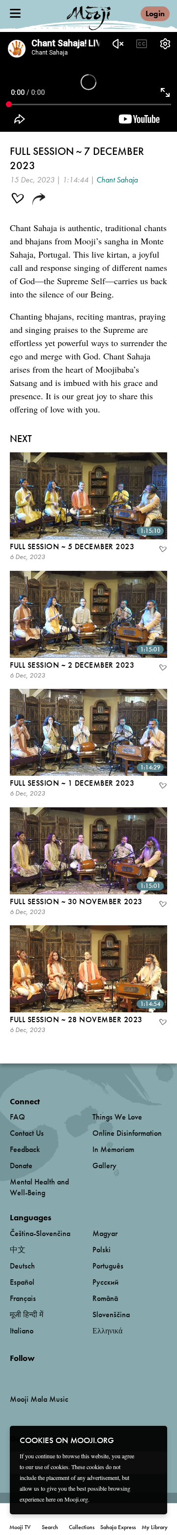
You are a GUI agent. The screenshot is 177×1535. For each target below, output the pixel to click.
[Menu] (15, 13)
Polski (101, 1249)
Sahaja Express (118, 1527)
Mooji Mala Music (39, 1399)
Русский (105, 1282)
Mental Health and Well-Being (39, 1187)
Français (23, 1298)
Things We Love (117, 1117)
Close (153, 1440)
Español (22, 1282)
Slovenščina (111, 1314)
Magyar (105, 1233)
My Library (155, 1527)
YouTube (31, 1374)
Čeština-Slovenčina (40, 1233)
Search (50, 1527)
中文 (18, 1249)
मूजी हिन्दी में (26, 1314)
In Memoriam (113, 1149)
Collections (81, 1527)
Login (155, 13)
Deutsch (22, 1266)
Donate (21, 1165)
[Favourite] (162, 550)
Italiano (21, 1331)
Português (107, 1266)
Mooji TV (19, 1527)
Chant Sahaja (117, 180)
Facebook (12, 1374)
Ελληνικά (107, 1331)
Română (105, 1298)
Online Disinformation (127, 1133)
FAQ (17, 1117)
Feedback (25, 1149)
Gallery (104, 1165)
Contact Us (27, 1133)
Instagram (52, 1374)
